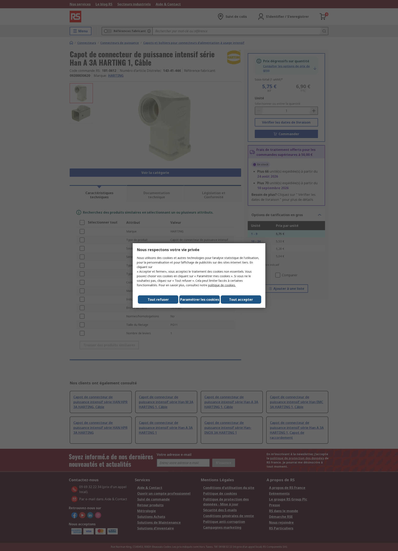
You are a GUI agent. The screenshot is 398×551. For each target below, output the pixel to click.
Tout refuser (158, 299)
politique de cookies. (222, 285)
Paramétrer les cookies (199, 299)
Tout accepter (241, 299)
